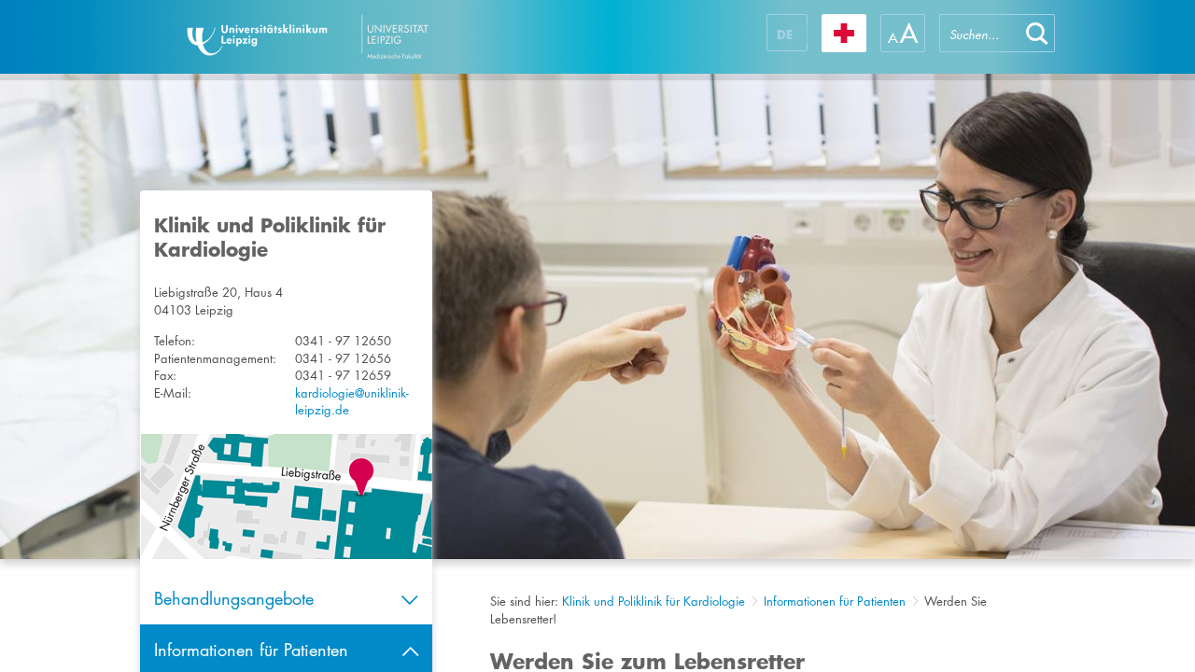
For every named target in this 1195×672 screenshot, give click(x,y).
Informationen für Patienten (835, 601)
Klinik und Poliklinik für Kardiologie (653, 601)
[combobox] (979, 33)
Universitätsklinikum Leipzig (363, 37)
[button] (1037, 33)
